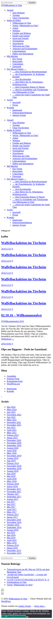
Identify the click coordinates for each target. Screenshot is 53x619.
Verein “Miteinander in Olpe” (25, 25)
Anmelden (11, 376)
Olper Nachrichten (20, 18)
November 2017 (14, 491)
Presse (15, 105)
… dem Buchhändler (21, 79)
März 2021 (12, 432)
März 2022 (12, 420)
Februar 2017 (13, 514)
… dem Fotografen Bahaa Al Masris (28, 87)
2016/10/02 (6, 344)
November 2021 (14, 425)
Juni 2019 (11, 461)
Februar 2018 (13, 484)
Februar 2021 (13, 435)
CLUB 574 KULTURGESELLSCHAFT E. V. (28, 579)
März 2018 (12, 481)
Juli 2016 (11, 532)
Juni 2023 (11, 412)
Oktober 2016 (13, 525)
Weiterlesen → (7, 339)
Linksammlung (19, 51)
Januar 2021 (12, 438)
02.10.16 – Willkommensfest (21, 315)
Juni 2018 (11, 473)
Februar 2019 (13, 463)
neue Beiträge (18, 13)
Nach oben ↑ (40, 606)
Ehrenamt (16, 66)
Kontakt (10, 107)
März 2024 (12, 409)
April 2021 (12, 430)
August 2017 (12, 499)
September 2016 (14, 527)
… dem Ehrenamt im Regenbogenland (29, 71)
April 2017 (12, 509)
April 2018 (12, 479)
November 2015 (14, 553)
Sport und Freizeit (20, 38)
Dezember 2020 (14, 440)
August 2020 (12, 448)
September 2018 (14, 468)
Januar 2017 (12, 517)
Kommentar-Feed (14, 381)
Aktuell (10, 10)
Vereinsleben (18, 41)
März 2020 (12, 453)
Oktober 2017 (13, 494)
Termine (16, 15)
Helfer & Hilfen (14, 20)
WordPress (6, 601)
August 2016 (12, 530)
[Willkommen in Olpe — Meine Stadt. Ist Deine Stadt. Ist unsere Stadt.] (11, 5)
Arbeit (15, 28)
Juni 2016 (11, 535)
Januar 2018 (12, 486)
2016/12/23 (6, 249)
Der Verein (17, 59)
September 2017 (14, 496)
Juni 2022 (11, 417)
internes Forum (19, 115)
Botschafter (17, 61)
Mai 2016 (11, 537)
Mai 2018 (11, 476)
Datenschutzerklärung (22, 112)
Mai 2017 (11, 507)
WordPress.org (13, 384)
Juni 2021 (11, 427)
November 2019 (14, 455)
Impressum (17, 110)
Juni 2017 (11, 504)
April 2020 (12, 450)
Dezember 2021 (14, 422)
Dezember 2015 (14, 550)
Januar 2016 (12, 548)
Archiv (10, 100)
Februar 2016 (13, 545)
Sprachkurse (17, 43)
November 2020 (14, 443)
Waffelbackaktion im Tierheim (23, 243)
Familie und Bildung (21, 33)
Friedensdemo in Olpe (17, 582)
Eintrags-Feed (13, 378)
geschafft (16, 102)
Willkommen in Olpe (21, 23)
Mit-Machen (12, 56)
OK (3, 616)
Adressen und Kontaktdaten (24, 48)
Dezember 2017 (14, 489)
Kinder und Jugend (21, 36)
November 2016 (14, 522)
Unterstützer (17, 64)
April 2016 (12, 540)
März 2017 (12, 512)
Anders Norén (24, 606)
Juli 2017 (11, 502)
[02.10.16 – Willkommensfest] (12, 321)
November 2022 (14, 414)
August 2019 (12, 458)
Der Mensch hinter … (16, 69)
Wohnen (16, 30)
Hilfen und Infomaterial (22, 54)
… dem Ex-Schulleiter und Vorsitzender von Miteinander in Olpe (30, 90)
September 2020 (14, 445)
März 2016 (12, 543)
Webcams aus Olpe (21, 46)
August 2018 (12, 471)
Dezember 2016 (14, 520)
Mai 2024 (11, 407)
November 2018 (14, 466)
